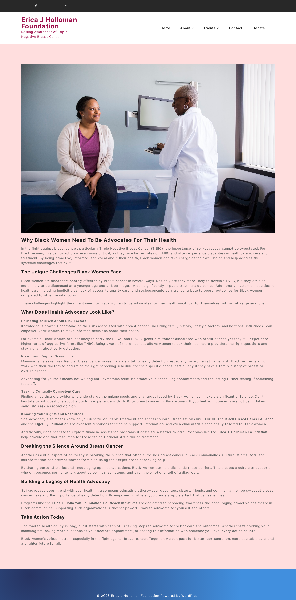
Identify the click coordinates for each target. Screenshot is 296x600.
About (185, 28)
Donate (259, 28)
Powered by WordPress (179, 596)
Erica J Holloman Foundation (49, 23)
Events (210, 28)
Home (165, 28)
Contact (236, 28)
